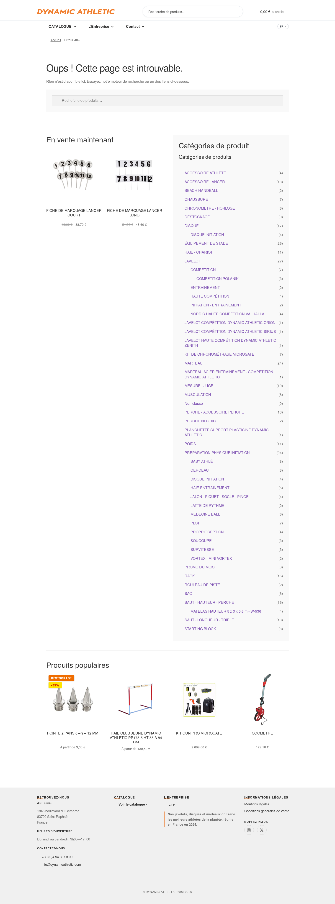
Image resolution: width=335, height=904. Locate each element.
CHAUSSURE (196, 199)
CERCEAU (200, 470)
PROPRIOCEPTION (207, 531)
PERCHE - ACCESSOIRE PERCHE (214, 412)
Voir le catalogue (132, 804)
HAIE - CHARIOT (199, 252)
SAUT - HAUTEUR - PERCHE (209, 602)
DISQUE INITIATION (207, 234)
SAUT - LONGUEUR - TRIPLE (209, 619)
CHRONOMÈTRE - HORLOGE (210, 208)
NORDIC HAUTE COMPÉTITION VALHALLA (227, 313)
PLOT (195, 523)
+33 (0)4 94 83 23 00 (57, 856)
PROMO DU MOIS (200, 567)
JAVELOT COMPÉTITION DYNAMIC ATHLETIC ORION (230, 322)
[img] (249, 830)
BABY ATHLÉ (202, 461)
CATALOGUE (60, 26)
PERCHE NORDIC (200, 421)
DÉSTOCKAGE (197, 216)
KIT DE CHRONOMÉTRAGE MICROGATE (219, 354)
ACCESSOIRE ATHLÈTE (205, 172)
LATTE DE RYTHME (207, 505)
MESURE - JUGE (199, 385)
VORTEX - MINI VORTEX (211, 558)
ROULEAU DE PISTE (202, 584)
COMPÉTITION (203, 269)
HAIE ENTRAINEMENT (210, 487)
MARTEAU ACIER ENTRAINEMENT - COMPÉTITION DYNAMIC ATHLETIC (229, 374)
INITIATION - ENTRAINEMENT (216, 305)
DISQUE (192, 225)
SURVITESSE (202, 549)
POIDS (190, 443)
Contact (133, 26)
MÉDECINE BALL (205, 514)
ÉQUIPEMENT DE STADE (206, 243)
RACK (190, 575)
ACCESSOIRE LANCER (205, 181)
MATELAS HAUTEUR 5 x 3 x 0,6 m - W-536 (226, 611)
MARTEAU (194, 363)
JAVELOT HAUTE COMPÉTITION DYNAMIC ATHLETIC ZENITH (230, 343)
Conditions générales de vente (266, 810)
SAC (188, 593)
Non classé (194, 403)
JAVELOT (192, 261)
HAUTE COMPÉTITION (210, 296)
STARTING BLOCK (200, 628)
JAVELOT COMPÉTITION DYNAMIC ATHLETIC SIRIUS (230, 331)
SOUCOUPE (201, 540)
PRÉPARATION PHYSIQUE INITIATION (217, 452)
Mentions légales (256, 803)
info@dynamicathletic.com (61, 864)
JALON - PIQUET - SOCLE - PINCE (220, 496)
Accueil (56, 40)
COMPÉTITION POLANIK (217, 278)
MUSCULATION (198, 394)
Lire (171, 804)
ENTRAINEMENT (205, 287)
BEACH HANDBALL (201, 190)
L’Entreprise (98, 26)
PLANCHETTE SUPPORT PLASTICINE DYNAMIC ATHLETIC (227, 432)
